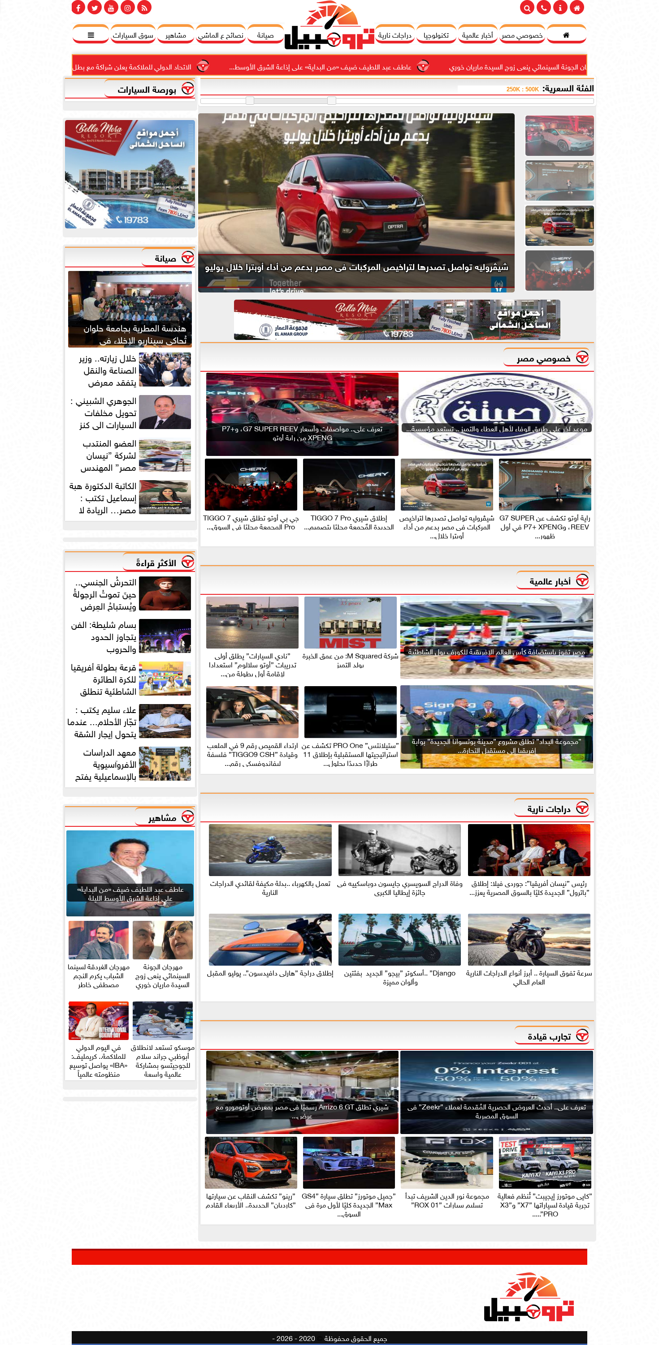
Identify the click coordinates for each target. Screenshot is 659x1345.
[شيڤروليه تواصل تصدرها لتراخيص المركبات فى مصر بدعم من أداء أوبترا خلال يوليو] (559, 225)
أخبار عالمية (550, 580)
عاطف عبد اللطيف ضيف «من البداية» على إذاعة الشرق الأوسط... (398, 66)
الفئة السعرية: (568, 87)
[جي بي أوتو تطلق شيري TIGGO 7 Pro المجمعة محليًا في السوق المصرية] (559, 270)
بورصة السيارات (147, 88)
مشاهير (162, 816)
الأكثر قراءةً (156, 561)
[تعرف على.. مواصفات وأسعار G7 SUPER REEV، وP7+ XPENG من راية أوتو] (559, 135)
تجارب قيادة (549, 1035)
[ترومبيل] (130, 176)
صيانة (165, 257)
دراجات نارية (549, 807)
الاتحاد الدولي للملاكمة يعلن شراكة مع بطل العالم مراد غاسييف (182, 66)
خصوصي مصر (544, 357)
